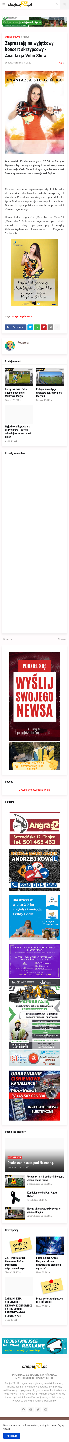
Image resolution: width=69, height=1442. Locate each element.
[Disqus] (34, 501)
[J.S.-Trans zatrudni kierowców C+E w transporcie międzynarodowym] (19, 1246)
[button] (4, 4)
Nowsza (7, 639)
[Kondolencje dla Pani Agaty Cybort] (15, 1197)
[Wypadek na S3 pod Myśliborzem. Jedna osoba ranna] (15, 1181)
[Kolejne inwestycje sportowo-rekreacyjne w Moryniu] (50, 377)
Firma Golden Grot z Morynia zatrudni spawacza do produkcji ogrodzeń (48, 1263)
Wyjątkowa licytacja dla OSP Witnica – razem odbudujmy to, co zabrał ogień (18, 431)
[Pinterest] (44, 327)
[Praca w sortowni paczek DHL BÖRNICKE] (50, 1286)
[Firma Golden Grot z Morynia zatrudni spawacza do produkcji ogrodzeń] (50, 1246)
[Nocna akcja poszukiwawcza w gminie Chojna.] (15, 1213)
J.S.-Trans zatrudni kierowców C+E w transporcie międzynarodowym (15, 1263)
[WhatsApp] (37, 327)
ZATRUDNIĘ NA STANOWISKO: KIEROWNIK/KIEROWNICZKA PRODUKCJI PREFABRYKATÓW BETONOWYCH (18, 1307)
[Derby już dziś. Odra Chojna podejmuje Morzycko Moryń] (19, 377)
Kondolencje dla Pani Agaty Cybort (42, 1194)
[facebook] (23, 1409)
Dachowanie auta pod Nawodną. (31, 1163)
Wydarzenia (26, 316)
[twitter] (38, 1409)
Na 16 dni (45, 789)
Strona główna (12, 37)
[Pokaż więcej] (57, 327)
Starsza (62, 639)
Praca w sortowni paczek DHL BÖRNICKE (49, 1300)
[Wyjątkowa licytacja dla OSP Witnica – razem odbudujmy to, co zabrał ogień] (19, 414)
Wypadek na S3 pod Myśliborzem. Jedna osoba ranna (45, 1178)
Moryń (26, 37)
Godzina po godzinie (29, 789)
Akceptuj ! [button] (12, 1436)
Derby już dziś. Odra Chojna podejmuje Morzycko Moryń (16, 393)
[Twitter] (30, 327)
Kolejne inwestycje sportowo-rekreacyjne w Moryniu (49, 393)
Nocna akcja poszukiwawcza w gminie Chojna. (43, 1210)
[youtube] (31, 1409)
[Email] (50, 327)
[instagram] (45, 1409)
